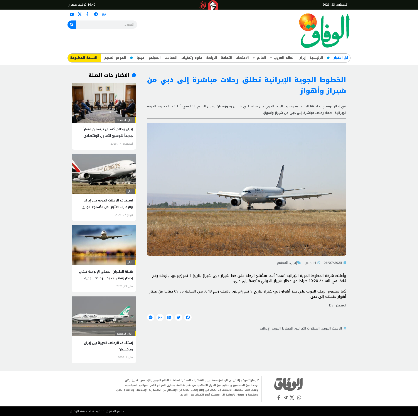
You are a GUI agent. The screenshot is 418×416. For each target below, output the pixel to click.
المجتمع (154, 58)
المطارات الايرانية (307, 328)
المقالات (171, 58)
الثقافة (226, 58)
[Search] (71, 24)
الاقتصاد (242, 58)
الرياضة (211, 58)
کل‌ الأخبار (341, 58)
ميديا (141, 58)
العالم (261, 58)
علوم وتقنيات (191, 58)
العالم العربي (284, 58)
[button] (188, 317)
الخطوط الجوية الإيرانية (276, 328)
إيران (302, 58)
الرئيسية (316, 58)
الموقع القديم (115, 58)
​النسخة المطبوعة (83, 58)
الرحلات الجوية (332, 328)
